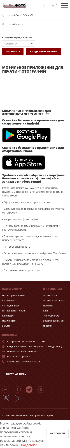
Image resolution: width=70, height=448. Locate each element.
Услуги (6, 325)
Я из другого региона (43, 51)
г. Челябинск (13, 24)
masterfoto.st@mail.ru (19, 356)
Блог (45, 310)
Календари (8, 315)
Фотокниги (8, 300)
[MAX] (42, 389)
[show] (45, 5)
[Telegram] (31, 389)
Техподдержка (51, 315)
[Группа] (7, 389)
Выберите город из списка (17, 37)
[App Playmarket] (19, 401)
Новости (48, 305)
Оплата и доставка (53, 300)
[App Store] (8, 401)
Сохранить (13, 51)
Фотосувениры (10, 305)
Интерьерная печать (14, 310)
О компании (50, 295)
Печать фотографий (13, 295)
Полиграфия (9, 320)
